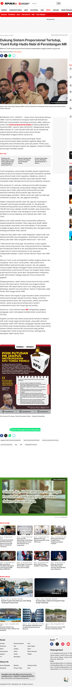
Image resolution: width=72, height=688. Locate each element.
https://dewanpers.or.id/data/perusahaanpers (15, 678)
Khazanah (3, 646)
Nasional (4, 14)
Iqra (15, 646)
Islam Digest (31, 646)
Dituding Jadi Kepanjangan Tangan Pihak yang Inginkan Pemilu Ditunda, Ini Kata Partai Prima (7, 161)
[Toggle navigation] (2, 3)
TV (1, 656)
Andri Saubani (17, 52)
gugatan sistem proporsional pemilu (11, 440)
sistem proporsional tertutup (50, 440)
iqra (42, 10)
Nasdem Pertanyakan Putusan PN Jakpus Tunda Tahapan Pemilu (24, 160)
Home (1, 35)
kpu (16, 444)
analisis (56, 10)
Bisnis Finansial (32, 651)
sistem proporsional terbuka (20, 125)
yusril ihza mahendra (6, 444)
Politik (11, 35)
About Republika (5, 665)
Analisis (16, 649)
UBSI (33, 14)
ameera (4, 10)
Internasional (26, 14)
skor (26, 10)
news (48, 10)
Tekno (15, 651)
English (29, 654)
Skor (28, 643)
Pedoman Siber (32, 665)
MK (26, 310)
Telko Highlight (40, 14)
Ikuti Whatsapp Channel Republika (26, 430)
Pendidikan (11, 14)
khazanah (34, 10)
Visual (15, 654)
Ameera (2, 643)
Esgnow (2, 654)
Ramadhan (17, 656)
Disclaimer (3, 668)
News (6, 35)
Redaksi (16, 665)
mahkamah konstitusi (31, 444)
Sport (18, 14)
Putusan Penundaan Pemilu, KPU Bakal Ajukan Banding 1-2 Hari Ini (41, 160)
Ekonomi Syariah (15, 10)
